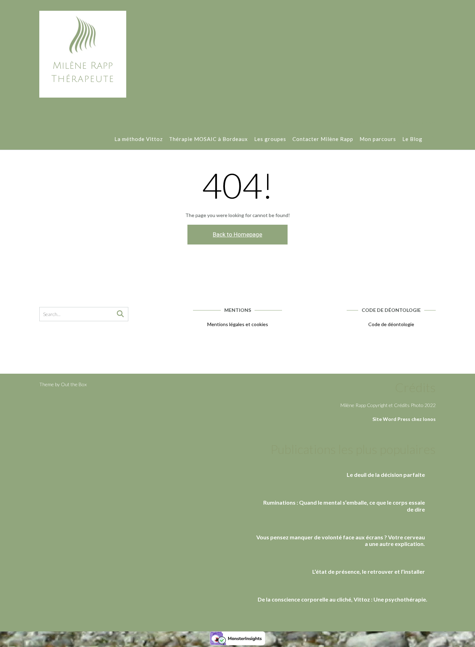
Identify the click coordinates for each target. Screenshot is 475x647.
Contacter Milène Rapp (322, 139)
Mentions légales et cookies (237, 324)
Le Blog (412, 139)
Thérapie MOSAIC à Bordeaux (208, 139)
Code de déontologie (391, 324)
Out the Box (74, 384)
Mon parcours (378, 139)
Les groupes (270, 139)
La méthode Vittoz (138, 139)
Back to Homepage (237, 234)
